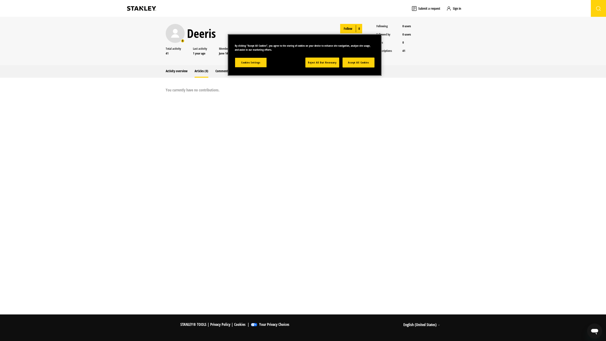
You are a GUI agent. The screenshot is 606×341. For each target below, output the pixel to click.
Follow (348, 28)
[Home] (141, 8)
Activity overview (176, 71)
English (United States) (420, 325)
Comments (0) (224, 71)
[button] (456, 8)
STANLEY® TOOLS (193, 324)
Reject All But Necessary (322, 62)
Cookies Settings (250, 62)
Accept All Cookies (358, 62)
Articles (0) (201, 71)
